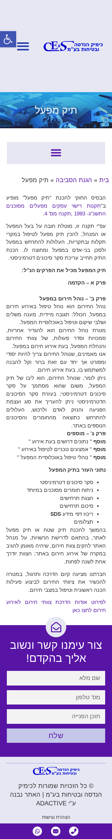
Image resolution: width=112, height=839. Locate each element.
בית (104, 180)
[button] (8, 39)
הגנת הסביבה (74, 180)
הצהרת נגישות (56, 817)
